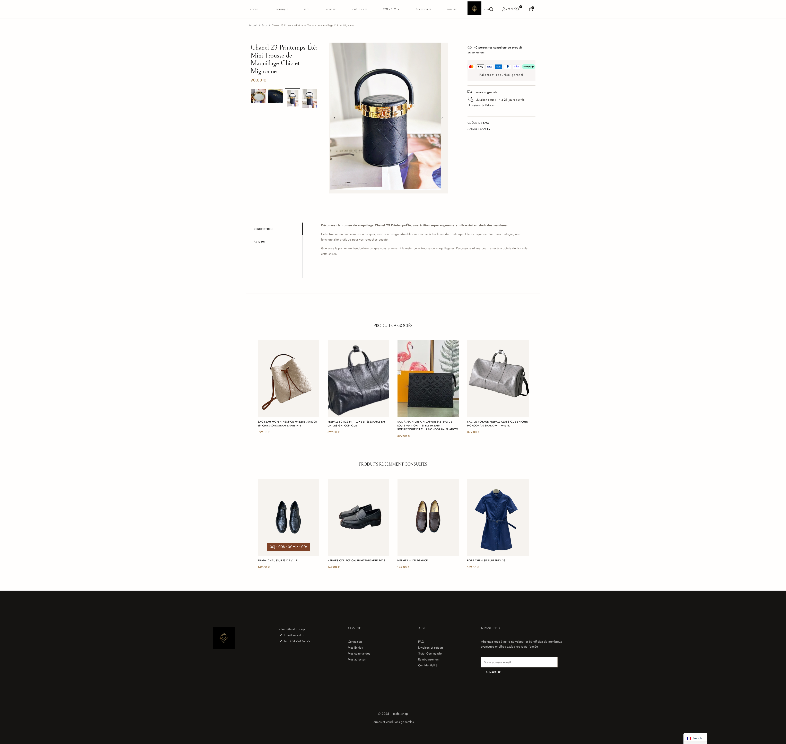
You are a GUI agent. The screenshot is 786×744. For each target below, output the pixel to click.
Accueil (253, 25)
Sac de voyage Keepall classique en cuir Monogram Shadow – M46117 (497, 423)
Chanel (485, 129)
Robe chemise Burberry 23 (486, 560)
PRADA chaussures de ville (278, 560)
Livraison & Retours (482, 105)
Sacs (264, 25)
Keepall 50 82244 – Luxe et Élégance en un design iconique (356, 423)
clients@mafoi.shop (292, 629)
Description (263, 229)
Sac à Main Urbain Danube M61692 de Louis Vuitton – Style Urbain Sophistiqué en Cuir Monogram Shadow (427, 425)
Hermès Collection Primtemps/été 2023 (356, 560)
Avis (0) (259, 242)
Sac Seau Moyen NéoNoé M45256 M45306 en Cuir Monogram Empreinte (287, 423)
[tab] (278, 229)
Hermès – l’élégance (412, 560)
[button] (531, 9)
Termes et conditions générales (393, 722)
